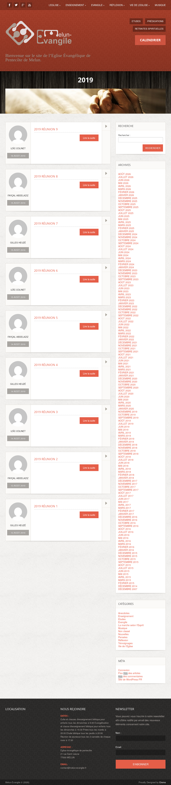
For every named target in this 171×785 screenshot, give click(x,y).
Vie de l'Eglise (125, 646)
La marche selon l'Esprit (131, 625)
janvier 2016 (126, 550)
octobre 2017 (127, 486)
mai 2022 (123, 327)
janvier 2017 (126, 513)
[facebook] (9, 5)
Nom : (118, 732)
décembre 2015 (127, 553)
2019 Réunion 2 (46, 459)
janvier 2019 (126, 441)
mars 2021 (124, 369)
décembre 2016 (127, 516)
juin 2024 (123, 252)
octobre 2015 (127, 559)
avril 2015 (124, 577)
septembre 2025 (128, 207)
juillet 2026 (125, 177)
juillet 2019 (125, 423)
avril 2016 (124, 541)
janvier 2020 (126, 408)
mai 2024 (123, 255)
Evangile (98, 5)
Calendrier (150, 40)
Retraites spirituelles (149, 28)
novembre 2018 (127, 447)
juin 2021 (123, 360)
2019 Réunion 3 (46, 412)
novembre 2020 (127, 381)
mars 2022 (124, 333)
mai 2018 (123, 465)
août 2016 (124, 529)
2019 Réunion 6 (46, 271)
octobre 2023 (127, 276)
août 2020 (124, 390)
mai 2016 (123, 538)
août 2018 (124, 456)
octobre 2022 (127, 312)
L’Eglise (55, 5)
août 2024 (124, 246)
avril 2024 (124, 258)
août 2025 (124, 210)
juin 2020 (123, 396)
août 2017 (124, 492)
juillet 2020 (125, 393)
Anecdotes (123, 613)
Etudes (136, 21)
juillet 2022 (125, 321)
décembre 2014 (127, 586)
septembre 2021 (128, 351)
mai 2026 (123, 183)
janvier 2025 (126, 231)
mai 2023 (123, 291)
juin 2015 (123, 571)
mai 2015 (123, 574)
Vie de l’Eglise (140, 5)
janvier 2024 (126, 267)
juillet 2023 (125, 285)
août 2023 (124, 282)
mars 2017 (124, 507)
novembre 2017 (127, 483)
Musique (160, 5)
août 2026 (124, 174)
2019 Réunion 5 (46, 318)
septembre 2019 (128, 417)
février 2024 (126, 264)
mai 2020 (123, 399)
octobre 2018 (127, 450)
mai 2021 (123, 363)
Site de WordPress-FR (130, 679)
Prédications (155, 21)
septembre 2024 (128, 243)
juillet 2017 (125, 495)
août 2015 (124, 565)
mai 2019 (123, 429)
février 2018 (126, 474)
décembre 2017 (127, 480)
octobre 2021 (127, 348)
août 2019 (124, 420)
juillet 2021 (125, 357)
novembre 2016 (127, 519)
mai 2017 (123, 501)
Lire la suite (89, 138)
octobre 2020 (127, 384)
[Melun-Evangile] (38, 49)
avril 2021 (124, 366)
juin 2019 (123, 426)
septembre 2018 (128, 453)
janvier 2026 (126, 195)
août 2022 (124, 318)
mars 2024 (124, 261)
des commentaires (130, 676)
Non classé (124, 631)
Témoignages (125, 643)
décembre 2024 (127, 234)
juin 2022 (123, 324)
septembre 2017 (128, 489)
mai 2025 (123, 219)
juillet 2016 (125, 532)
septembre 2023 (128, 279)
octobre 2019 (127, 414)
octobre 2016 (127, 523)
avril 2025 (124, 222)
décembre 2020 (127, 378)
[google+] (22, 5)
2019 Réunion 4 (46, 365)
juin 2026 (123, 180)
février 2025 (126, 228)
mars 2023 (124, 297)
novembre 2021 (127, 345)
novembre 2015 (127, 556)
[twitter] (16, 5)
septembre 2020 (128, 387)
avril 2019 (124, 432)
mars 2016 (124, 544)
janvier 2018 (126, 477)
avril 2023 (124, 294)
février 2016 (126, 547)
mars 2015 (124, 580)
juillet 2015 (125, 568)
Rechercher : (124, 135)
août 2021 (124, 354)
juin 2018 (123, 462)
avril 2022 (124, 330)
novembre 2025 (127, 201)
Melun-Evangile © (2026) (17, 782)
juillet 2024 (125, 249)
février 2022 (126, 336)
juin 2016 (123, 535)
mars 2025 (124, 225)
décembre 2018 (127, 444)
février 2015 (126, 583)
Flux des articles (129, 673)
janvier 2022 (126, 339)
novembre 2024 (127, 237)
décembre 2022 (127, 306)
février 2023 (126, 300)
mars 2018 (124, 471)
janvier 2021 (126, 375)
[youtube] (29, 5)
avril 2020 (124, 402)
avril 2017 (124, 504)
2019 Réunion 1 (46, 506)
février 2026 (126, 192)
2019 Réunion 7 (46, 223)
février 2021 (126, 372)
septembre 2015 (128, 562)
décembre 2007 (127, 589)
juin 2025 (123, 216)
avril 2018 (124, 468)
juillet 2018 (125, 459)
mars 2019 (124, 435)
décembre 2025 (127, 198)
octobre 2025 (127, 204)
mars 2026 (124, 189)
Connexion (124, 670)
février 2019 (126, 438)
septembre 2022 (128, 315)
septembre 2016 (128, 526)
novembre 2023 (127, 273)
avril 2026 (124, 186)
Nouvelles (123, 634)
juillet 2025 (125, 213)
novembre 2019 (127, 411)
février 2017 (126, 510)
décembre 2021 (127, 342)
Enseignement (76, 5)
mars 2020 (124, 405)
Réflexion (117, 5)
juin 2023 (123, 288)
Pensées (122, 637)
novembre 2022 (127, 309)
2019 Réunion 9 (46, 129)
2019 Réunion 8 (46, 176)
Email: (119, 747)
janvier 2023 (126, 303)
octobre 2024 (127, 240)
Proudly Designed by (152, 782)
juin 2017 (123, 498)
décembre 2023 (127, 270)
